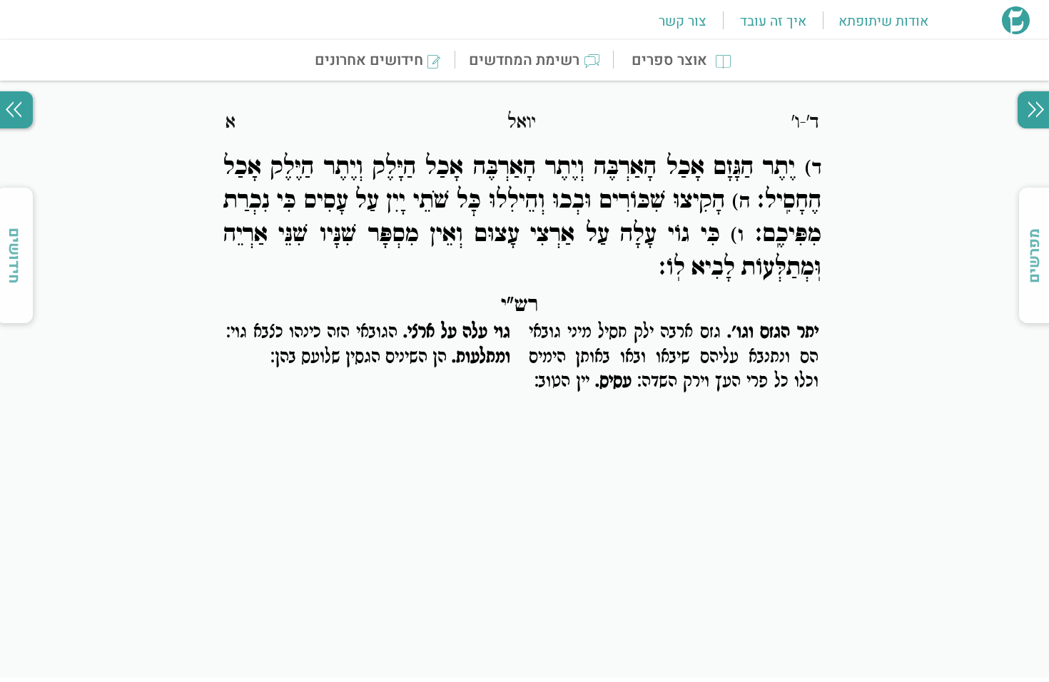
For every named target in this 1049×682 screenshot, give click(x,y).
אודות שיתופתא (883, 21)
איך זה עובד (773, 21)
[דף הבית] (1016, 30)
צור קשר (682, 21)
